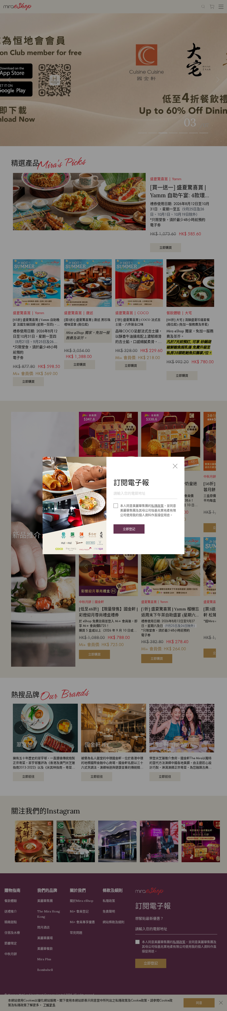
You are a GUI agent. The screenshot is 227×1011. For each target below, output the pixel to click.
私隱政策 (157, 505)
